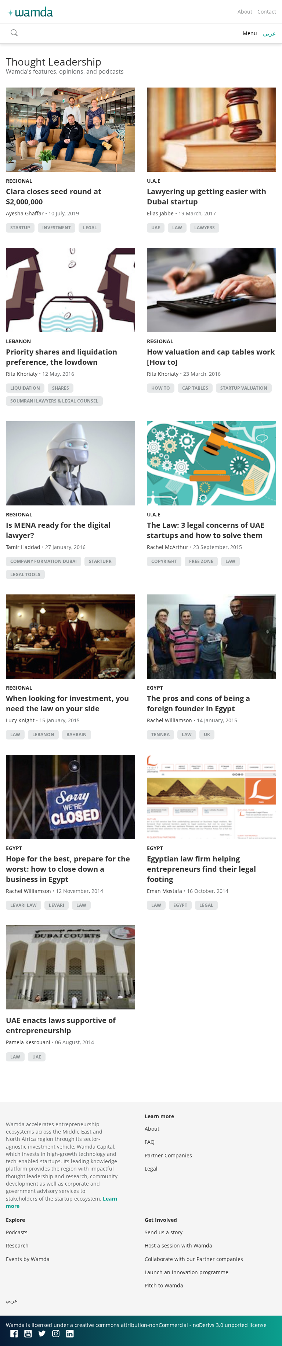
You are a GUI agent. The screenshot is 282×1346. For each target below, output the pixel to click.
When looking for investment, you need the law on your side (67, 703)
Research (17, 1245)
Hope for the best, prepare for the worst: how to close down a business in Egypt (68, 869)
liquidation (25, 388)
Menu (250, 33)
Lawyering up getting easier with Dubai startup (206, 196)
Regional (19, 180)
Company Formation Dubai (43, 561)
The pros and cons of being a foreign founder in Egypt (198, 703)
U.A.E (153, 180)
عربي (269, 33)
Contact (266, 11)
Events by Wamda (28, 1259)
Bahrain (76, 734)
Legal (90, 228)
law (177, 228)
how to (160, 388)
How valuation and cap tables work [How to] (211, 357)
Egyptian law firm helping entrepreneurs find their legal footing (201, 869)
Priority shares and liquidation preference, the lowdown (61, 357)
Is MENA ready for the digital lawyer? (58, 530)
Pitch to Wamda (164, 1285)
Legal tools (25, 574)
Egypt (155, 687)
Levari (56, 905)
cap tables (195, 388)
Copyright (164, 561)
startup (20, 228)
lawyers (204, 228)
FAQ (150, 1141)
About (245, 11)
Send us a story (163, 1232)
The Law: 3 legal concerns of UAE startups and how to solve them (205, 530)
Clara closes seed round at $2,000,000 (53, 196)
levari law (23, 905)
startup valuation (243, 388)
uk (207, 734)
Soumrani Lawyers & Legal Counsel (54, 401)
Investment (56, 228)
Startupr (100, 561)
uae (155, 228)
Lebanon (18, 341)
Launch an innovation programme (186, 1272)
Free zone (201, 561)
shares (60, 388)
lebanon (43, 734)
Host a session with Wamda (178, 1245)
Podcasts (17, 1232)
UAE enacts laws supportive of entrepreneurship (61, 1025)
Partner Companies (168, 1155)
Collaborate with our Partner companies (194, 1259)
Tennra (160, 734)
